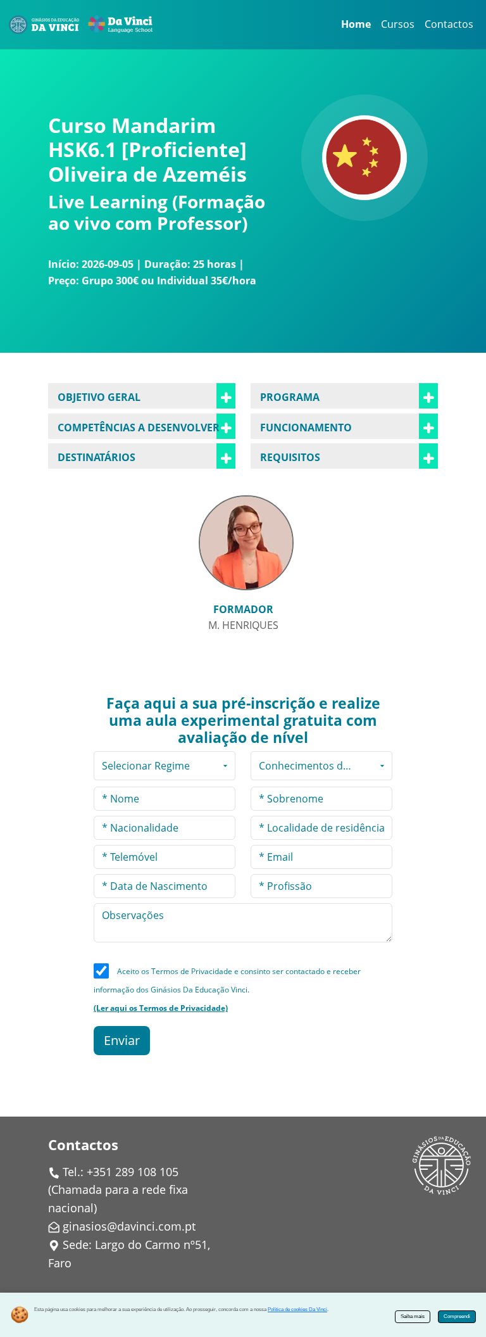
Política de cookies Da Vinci (297, 1309)
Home (356, 24)
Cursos (397, 24)
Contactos (449, 24)
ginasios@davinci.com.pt (129, 1226)
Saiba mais (413, 1316)
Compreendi (457, 1316)
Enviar (122, 1040)
